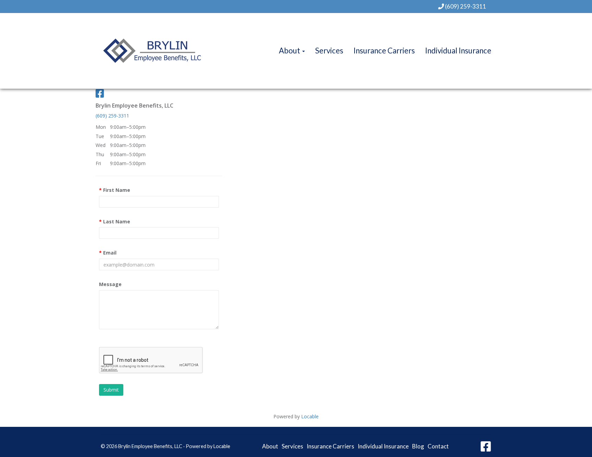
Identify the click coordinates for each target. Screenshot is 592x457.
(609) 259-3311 (465, 6)
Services (329, 50)
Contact (438, 446)
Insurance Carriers (384, 50)
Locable (221, 446)
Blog (418, 446)
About (290, 50)
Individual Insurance (458, 50)
